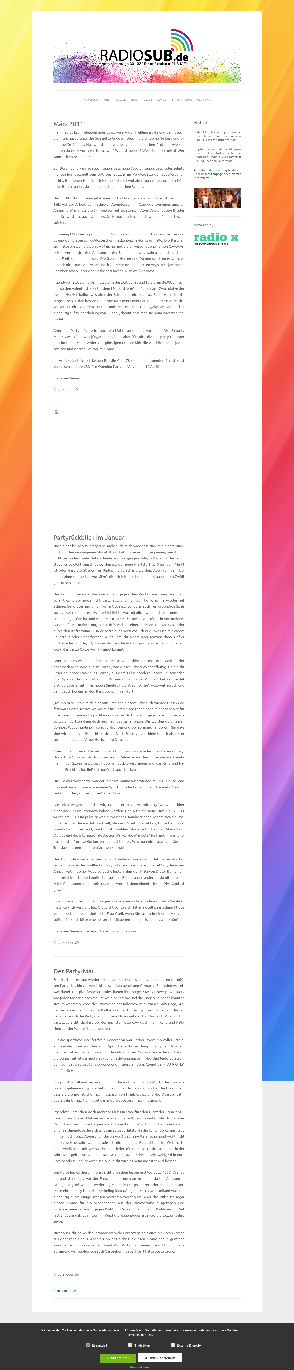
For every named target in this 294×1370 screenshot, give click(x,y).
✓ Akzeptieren (118, 1358)
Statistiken (142, 1345)
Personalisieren (140, 1367)
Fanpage (217, 174)
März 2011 (68, 123)
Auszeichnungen (128, 99)
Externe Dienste (189, 1345)
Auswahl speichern (160, 1358)
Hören (107, 99)
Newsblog (91, 99)
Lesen (148, 99)
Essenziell (99, 1345)
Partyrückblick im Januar (88, 537)
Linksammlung (182, 99)
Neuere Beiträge (64, 1290)
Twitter (236, 174)
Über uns (203, 99)
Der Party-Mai (73, 971)
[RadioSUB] (147, 82)
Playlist (162, 99)
